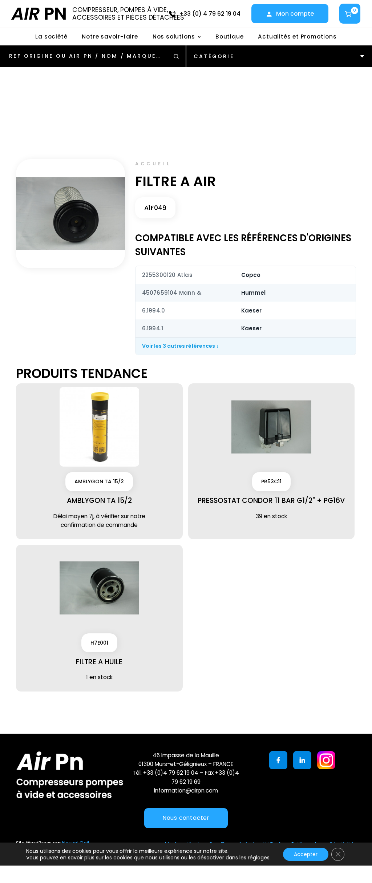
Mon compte (295, 13)
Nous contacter (186, 818)
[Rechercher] (176, 56)
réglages (259, 857)
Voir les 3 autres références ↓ (180, 346)
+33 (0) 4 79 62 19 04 (209, 13)
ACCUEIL (153, 164)
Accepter (306, 854)
